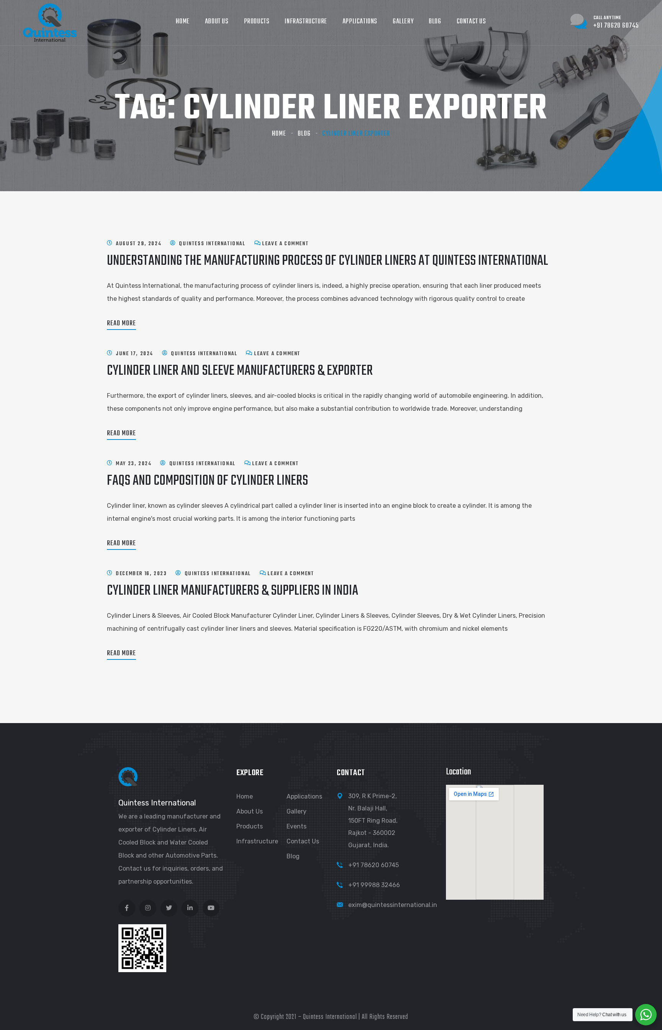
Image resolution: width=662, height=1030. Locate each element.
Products (257, 21)
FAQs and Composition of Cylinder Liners (207, 481)
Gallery (403, 21)
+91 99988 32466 (374, 885)
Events (296, 826)
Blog (435, 21)
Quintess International (212, 243)
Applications (359, 21)
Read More (121, 323)
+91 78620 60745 (373, 865)
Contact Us (471, 21)
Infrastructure (306, 21)
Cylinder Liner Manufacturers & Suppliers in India (232, 591)
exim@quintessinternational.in (392, 905)
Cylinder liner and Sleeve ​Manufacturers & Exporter (240, 371)
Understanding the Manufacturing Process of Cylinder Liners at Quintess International (327, 261)
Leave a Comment (285, 243)
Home (182, 21)
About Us (217, 21)
